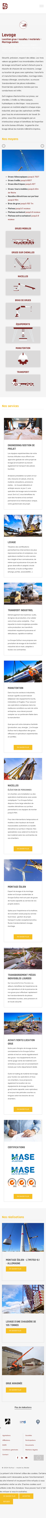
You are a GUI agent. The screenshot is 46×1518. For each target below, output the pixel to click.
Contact (5, 1454)
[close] (41, 5)
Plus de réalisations (23, 1407)
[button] (42, 146)
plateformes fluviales (22, 983)
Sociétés (28, 1435)
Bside (26, 1468)
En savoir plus (23, 747)
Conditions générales (10, 1450)
